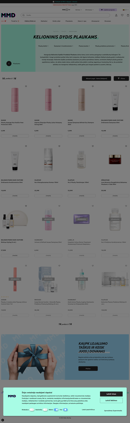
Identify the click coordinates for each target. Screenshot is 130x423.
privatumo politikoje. (76, 403)
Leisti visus (111, 394)
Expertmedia (117, 410)
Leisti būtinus (111, 400)
